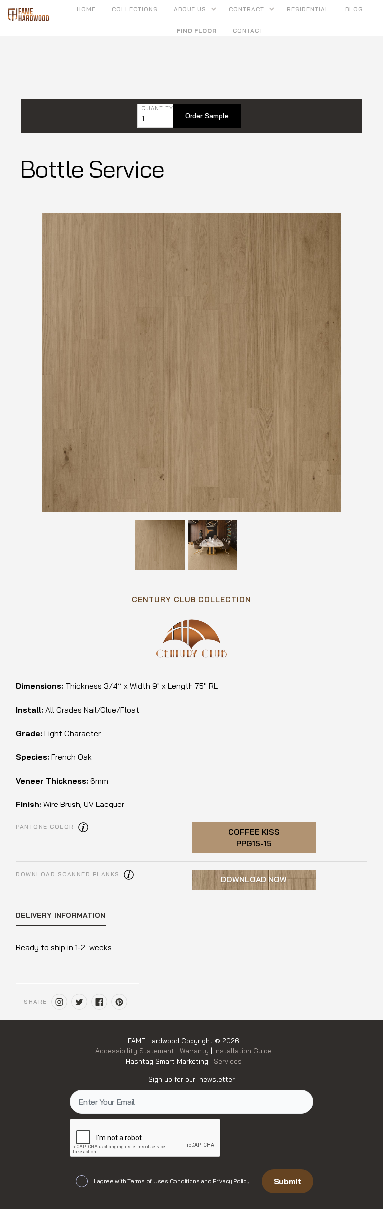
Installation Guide (242, 1050)
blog (354, 9)
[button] (193, 9)
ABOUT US (190, 9)
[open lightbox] (191, 362)
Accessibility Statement (135, 1050)
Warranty (195, 1050)
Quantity (157, 108)
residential (308, 9)
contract (246, 9)
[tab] (61, 916)
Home (86, 9)
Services (228, 1061)
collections (135, 9)
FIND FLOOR (197, 30)
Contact (248, 30)
